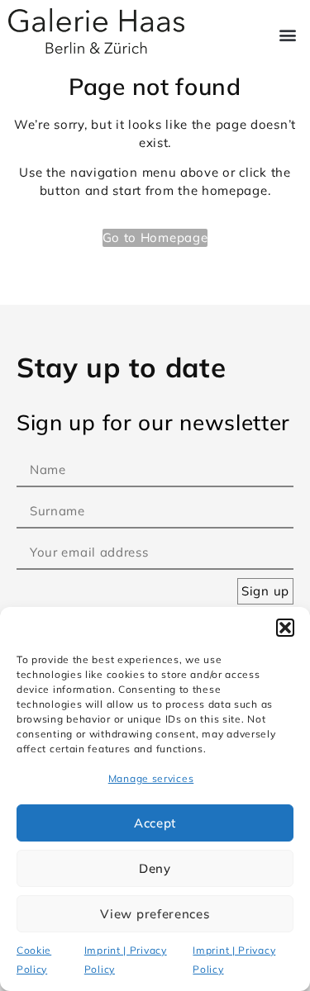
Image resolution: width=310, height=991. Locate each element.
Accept (155, 823)
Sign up (265, 591)
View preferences (154, 914)
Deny (155, 868)
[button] (285, 627)
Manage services (151, 778)
